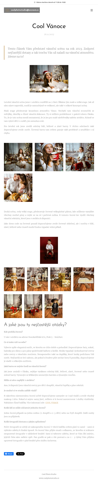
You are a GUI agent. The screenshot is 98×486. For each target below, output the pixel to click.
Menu (91, 10)
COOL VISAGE (51, 402)
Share (10, 454)
